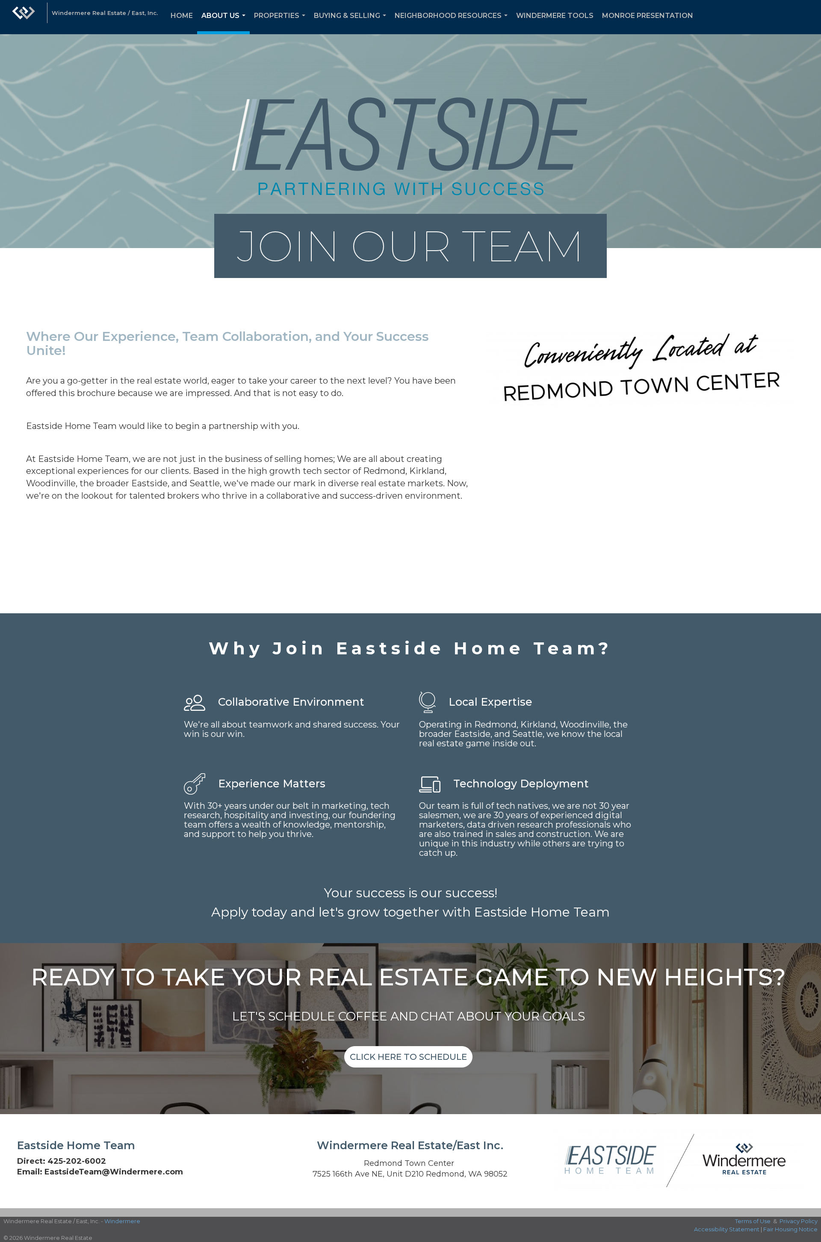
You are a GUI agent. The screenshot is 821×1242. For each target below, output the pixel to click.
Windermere (122, 1221)
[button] (408, 1057)
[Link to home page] (23, 17)
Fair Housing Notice (790, 1229)
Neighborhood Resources (453, 23)
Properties (281, 23)
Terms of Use (753, 1221)
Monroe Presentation (647, 16)
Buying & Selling (352, 23)
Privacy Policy (799, 1221)
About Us (225, 23)
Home (182, 16)
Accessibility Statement (726, 1229)
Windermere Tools (555, 16)
